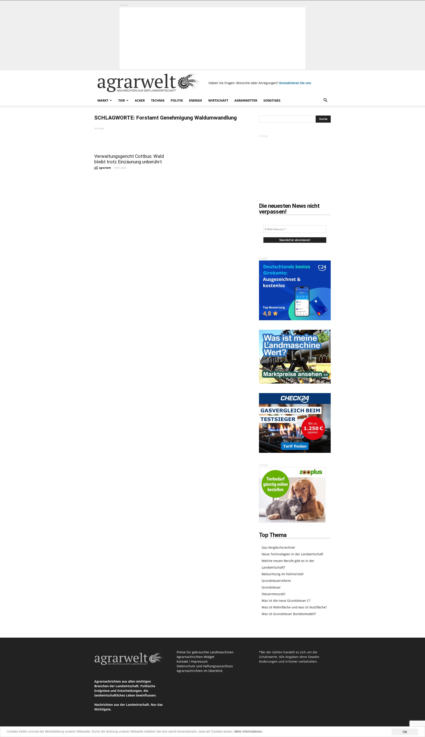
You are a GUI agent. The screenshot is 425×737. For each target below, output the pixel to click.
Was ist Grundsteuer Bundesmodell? (289, 614)
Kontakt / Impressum (192, 661)
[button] (325, 101)
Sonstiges (271, 100)
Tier (121, 100)
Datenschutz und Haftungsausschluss (205, 666)
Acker (140, 100)
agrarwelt (105, 167)
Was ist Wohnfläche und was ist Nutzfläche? (294, 607)
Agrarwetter (245, 100)
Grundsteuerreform (276, 581)
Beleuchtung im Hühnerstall (282, 574)
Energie (195, 100)
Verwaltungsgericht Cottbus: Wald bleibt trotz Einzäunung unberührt (129, 159)
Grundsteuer (271, 587)
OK (405, 731)
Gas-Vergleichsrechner (278, 547)
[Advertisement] (212, 38)
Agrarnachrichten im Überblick (199, 671)
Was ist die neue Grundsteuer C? (286, 600)
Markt (102, 100)
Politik (177, 100)
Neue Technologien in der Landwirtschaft (292, 554)
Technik (157, 100)
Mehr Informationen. (248, 731)
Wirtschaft (218, 100)
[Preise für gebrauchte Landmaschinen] (295, 382)
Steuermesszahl (273, 594)
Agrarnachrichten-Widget (195, 657)
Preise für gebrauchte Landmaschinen (205, 652)
